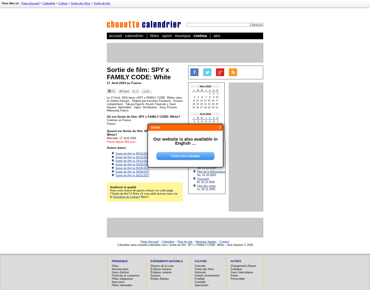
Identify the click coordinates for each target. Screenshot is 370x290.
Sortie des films (80, 3)
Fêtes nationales (122, 285)
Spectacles (202, 285)
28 (205, 107)
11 (194, 100)
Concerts (200, 265)
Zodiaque (236, 269)
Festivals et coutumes (125, 275)
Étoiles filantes (160, 278)
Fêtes (154, 36)
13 (201, 100)
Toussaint (203, 178)
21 (205, 104)
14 (205, 100)
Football (199, 278)
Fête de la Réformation (211, 171)
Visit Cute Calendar (185, 156)
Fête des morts (206, 186)
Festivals (200, 272)
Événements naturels (167, 261)
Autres (236, 261)
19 (197, 104)
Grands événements (207, 275)
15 (209, 100)
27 (201, 107)
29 (209, 107)
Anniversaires (120, 269)
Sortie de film (102, 3)
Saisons (156, 275)
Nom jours (118, 282)
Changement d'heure (243, 265)
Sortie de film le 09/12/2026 (132, 153)
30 (213, 107)
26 (197, 107)
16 (213, 100)
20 (201, 104)
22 (209, 104)
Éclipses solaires (161, 272)
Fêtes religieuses (122, 278)
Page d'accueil (30, 3)
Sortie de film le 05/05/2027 (132, 168)
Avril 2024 (205, 114)
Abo (216, 36)
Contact (224, 241)
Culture (63, 3)
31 (217, 107)
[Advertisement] (185, 52)
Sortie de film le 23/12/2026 (132, 160)
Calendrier (134, 36)
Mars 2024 (205, 86)
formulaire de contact (126, 196)
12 (197, 100)
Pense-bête (238, 278)
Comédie (200, 282)
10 (217, 97)
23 (213, 104)
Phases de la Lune (162, 265)
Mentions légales (205, 241)
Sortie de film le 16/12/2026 (132, 157)
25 (193, 107)
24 (217, 104)
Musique (183, 36)
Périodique (120, 261)
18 (193, 104)
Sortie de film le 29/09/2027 (132, 171)
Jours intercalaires (242, 272)
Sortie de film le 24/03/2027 (132, 164)
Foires (234, 275)
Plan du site (185, 241)
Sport (167, 36)
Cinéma (200, 36)
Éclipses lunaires (161, 269)
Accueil (115, 36)
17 (217, 100)
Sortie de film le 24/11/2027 (132, 175)
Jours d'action (120, 272)
